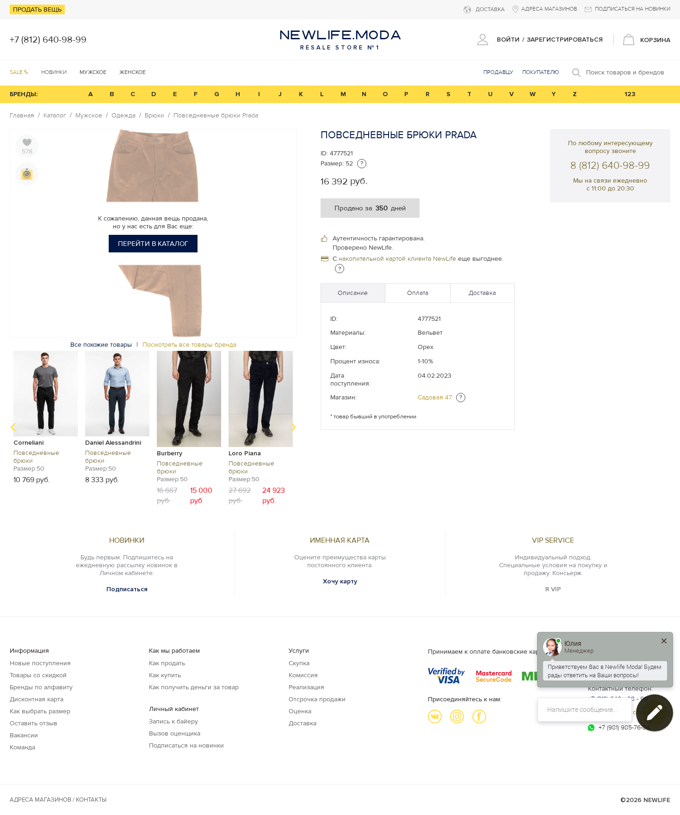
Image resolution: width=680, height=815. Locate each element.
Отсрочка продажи (317, 699)
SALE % (19, 72)
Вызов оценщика (174, 733)
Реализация (306, 687)
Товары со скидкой (38, 675)
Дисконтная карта (36, 699)
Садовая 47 (435, 397)
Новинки (54, 72)
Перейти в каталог (153, 243)
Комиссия (303, 675)
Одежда (123, 115)
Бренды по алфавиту (41, 687)
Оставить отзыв (33, 723)
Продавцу (498, 72)
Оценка (300, 711)
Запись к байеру (173, 721)
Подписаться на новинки (186, 745)
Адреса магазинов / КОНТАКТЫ (58, 799)
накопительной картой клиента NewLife (397, 259)
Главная (22, 115)
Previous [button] (13, 427)
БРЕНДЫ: (23, 94)
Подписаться (127, 589)
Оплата (417, 293)
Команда (22, 747)
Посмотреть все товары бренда (189, 345)
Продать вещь (37, 9)
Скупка (299, 663)
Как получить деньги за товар (194, 687)
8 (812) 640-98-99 (610, 165)
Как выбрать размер (40, 711)
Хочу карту (340, 581)
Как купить (165, 675)
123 (630, 94)
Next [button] (293, 427)
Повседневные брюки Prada (215, 115)
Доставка (482, 293)
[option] (45, 417)
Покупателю (540, 72)
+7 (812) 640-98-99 (48, 39)
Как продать (167, 663)
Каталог (54, 115)
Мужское (88, 115)
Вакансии (24, 735)
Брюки (154, 115)
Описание (353, 293)
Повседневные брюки (36, 457)
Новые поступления (40, 663)
